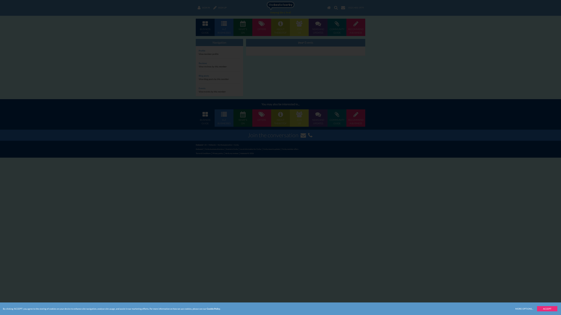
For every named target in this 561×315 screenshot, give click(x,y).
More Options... (524, 308)
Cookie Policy (213, 308)
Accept (547, 308)
